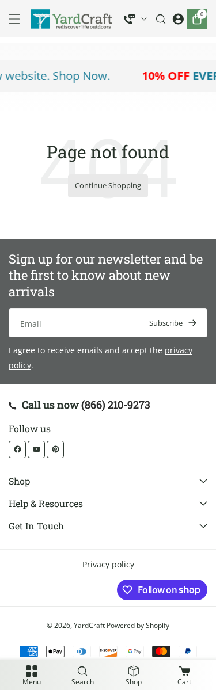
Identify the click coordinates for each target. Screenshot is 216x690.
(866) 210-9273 (115, 404)
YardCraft (89, 625)
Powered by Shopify (138, 625)
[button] (17, 19)
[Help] (135, 19)
